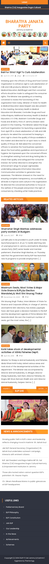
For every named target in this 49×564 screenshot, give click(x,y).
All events (5, 69)
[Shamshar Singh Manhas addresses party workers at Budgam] (24, 213)
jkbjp (19, 76)
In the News (11, 534)
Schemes (10, 544)
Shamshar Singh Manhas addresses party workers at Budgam (21, 230)
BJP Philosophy (12, 512)
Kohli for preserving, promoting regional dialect (8, 388)
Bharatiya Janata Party (24, 24)
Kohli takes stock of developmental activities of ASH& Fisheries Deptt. (21, 351)
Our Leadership (12, 528)
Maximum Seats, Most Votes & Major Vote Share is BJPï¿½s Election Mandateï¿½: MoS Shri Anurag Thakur (22, 290)
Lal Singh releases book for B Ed (43, 388)
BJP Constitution (13, 518)
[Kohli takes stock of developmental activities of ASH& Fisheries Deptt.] (24, 334)
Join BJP (9, 523)
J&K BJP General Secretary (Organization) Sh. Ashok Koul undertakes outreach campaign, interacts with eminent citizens (22, 442)
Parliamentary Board (15, 507)
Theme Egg (29, 561)
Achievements (12, 539)
